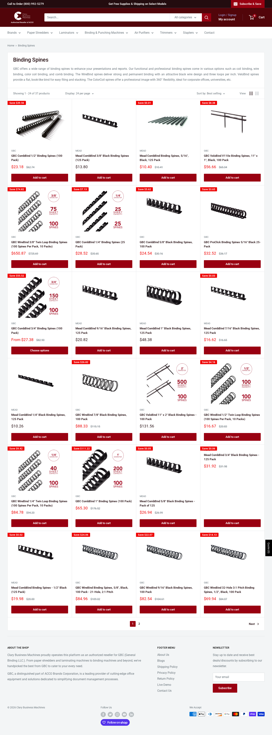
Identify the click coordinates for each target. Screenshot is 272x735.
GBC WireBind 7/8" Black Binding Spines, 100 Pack (101, 417)
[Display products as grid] (251, 93)
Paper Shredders (38, 32)
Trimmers (166, 32)
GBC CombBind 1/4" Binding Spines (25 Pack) (100, 244)
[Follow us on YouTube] (124, 714)
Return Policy (165, 678)
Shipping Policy (167, 667)
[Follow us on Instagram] (117, 714)
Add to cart (39, 177)
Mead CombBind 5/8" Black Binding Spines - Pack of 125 (167, 503)
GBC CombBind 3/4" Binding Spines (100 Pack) (36, 330)
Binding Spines (26, 45)
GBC (13, 150)
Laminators (66, 32)
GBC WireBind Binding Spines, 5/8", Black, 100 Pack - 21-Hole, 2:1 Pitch (101, 590)
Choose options (39, 350)
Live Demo (164, 685)
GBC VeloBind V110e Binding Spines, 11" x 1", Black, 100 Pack (231, 158)
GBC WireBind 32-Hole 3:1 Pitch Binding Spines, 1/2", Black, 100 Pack (229, 590)
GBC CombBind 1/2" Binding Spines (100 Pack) (36, 158)
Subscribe (225, 688)
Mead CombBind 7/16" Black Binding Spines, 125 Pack (232, 330)
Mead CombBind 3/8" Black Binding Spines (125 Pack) (102, 158)
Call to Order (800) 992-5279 (25, 4)
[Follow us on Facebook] (103, 714)
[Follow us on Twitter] (110, 714)
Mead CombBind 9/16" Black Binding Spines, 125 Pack (103, 330)
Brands (12, 32)
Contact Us (164, 690)
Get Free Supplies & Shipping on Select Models (137, 4)
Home (10, 45)
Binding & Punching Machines (104, 32)
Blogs (161, 660)
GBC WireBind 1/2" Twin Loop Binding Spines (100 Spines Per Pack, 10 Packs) (232, 417)
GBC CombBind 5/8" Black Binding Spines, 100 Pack (166, 244)
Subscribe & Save (250, 4)
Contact (209, 32)
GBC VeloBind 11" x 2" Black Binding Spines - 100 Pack (168, 417)
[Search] (206, 17)
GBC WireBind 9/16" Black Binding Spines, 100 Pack (166, 590)
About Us (163, 655)
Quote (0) (268, 547)
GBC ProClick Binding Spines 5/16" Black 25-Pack (232, 244)
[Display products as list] (257, 93)
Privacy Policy (166, 672)
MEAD (78, 150)
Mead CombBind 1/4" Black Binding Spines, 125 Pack (38, 417)
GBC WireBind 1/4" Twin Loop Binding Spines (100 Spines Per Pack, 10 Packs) (39, 503)
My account (227, 19)
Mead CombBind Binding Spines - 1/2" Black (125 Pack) (39, 590)
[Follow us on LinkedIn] (131, 714)
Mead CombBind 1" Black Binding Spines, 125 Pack (165, 330)
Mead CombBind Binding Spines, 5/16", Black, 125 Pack (164, 158)
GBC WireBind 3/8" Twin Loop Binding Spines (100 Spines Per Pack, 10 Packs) (39, 244)
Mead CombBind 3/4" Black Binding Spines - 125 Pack (231, 457)
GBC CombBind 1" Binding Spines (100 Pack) (103, 501)
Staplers (188, 32)
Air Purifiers (142, 32)
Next (252, 624)
